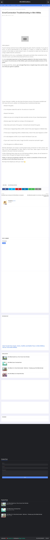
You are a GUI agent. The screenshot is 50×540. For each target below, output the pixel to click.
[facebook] (43, 5)
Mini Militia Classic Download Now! (15, 362)
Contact (8, 5)
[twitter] (45, 5)
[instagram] (47, 5)
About (5, 5)
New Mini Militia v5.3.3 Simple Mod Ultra (16, 373)
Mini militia (6, 9)
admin (4, 15)
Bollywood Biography (40, 538)
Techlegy (47, 538)
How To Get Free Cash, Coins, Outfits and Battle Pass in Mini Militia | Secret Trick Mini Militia (23, 346)
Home (2, 5)
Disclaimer (18, 5)
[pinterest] (48, 5)
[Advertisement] (25, 26)
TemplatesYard (10, 538)
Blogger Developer (22, 538)
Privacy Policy (13, 5)
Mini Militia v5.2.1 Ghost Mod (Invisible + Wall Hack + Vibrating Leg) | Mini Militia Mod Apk (25, 368)
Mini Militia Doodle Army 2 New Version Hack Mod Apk (19, 356)
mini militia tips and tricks (12, 185)
